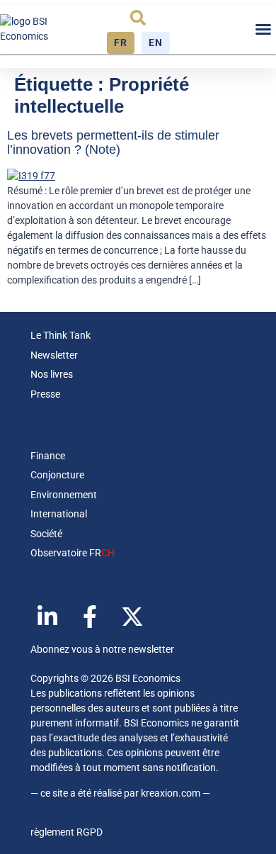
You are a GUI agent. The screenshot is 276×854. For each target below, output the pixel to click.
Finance (47, 455)
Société (46, 533)
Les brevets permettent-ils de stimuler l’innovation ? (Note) (113, 142)
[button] (138, 18)
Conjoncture (57, 475)
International (58, 513)
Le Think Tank (60, 335)
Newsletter (54, 355)
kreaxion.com (170, 793)
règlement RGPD (66, 832)
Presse (45, 394)
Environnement (63, 494)
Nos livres (51, 374)
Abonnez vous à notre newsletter (102, 649)
